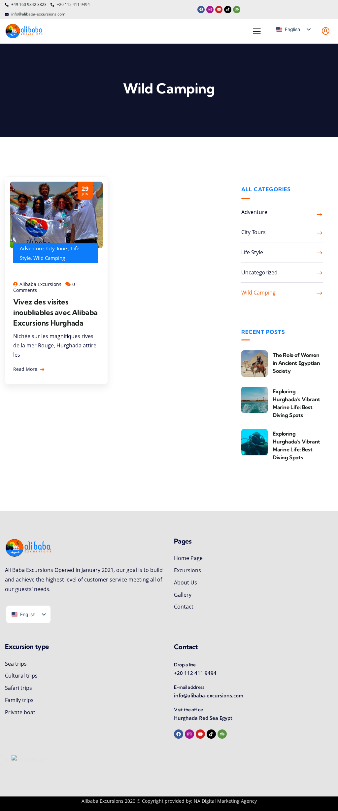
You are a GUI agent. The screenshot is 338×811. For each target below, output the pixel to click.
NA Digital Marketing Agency (225, 801)
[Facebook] (201, 9)
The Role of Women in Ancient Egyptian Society (296, 363)
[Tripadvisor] (236, 9)
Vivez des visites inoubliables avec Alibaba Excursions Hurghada (55, 312)
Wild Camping (49, 258)
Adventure (32, 248)
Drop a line (185, 665)
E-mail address (189, 687)
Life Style (252, 252)
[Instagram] (210, 9)
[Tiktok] (227, 9)
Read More (26, 369)
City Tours (57, 248)
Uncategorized (259, 272)
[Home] (24, 30)
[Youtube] (218, 9)
